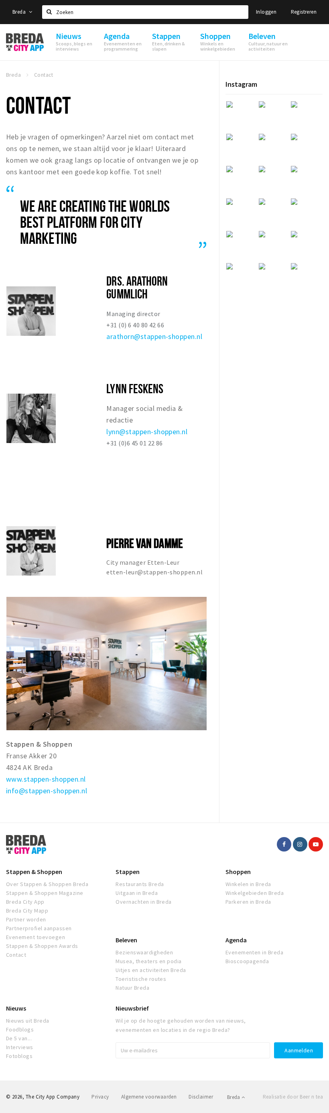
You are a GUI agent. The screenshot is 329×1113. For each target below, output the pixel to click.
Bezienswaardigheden (144, 952)
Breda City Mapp (27, 910)
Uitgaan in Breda (137, 893)
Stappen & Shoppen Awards (42, 946)
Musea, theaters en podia (149, 961)
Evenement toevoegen (35, 937)
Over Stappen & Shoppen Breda (47, 884)
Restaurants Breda (140, 884)
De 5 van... (19, 1038)
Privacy (100, 1096)
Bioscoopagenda (247, 961)
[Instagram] (300, 844)
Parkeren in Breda (248, 901)
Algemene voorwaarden (149, 1096)
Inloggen (266, 11)
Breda (19, 11)
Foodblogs (20, 1029)
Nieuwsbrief (132, 1008)
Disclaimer (201, 1096)
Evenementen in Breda (254, 952)
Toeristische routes (141, 978)
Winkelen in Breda (248, 884)
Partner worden (26, 919)
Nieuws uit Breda (27, 1020)
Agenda (236, 940)
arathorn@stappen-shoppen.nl (154, 336)
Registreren (304, 11)
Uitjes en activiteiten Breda (151, 970)
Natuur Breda (132, 987)
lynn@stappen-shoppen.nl (146, 431)
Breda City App (25, 901)
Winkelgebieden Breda (254, 893)
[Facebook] (284, 844)
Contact (16, 954)
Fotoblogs (19, 1056)
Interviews (19, 1047)
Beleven (126, 940)
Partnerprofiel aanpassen (39, 928)
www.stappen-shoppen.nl (46, 779)
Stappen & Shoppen (34, 872)
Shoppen (238, 872)
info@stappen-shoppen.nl (46, 790)
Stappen (128, 872)
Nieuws (16, 1008)
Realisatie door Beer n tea (293, 1096)
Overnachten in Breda (144, 901)
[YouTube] (316, 844)
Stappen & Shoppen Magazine (44, 893)
